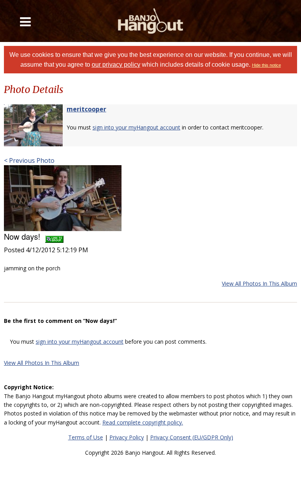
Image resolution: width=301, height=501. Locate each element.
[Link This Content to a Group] (54, 236)
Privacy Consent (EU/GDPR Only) (191, 437)
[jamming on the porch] (62, 197)
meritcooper (86, 109)
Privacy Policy (126, 437)
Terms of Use (85, 437)
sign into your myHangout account (136, 127)
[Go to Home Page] (150, 21)
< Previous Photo (29, 160)
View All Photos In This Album (259, 283)
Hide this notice (266, 65)
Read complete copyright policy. (142, 422)
